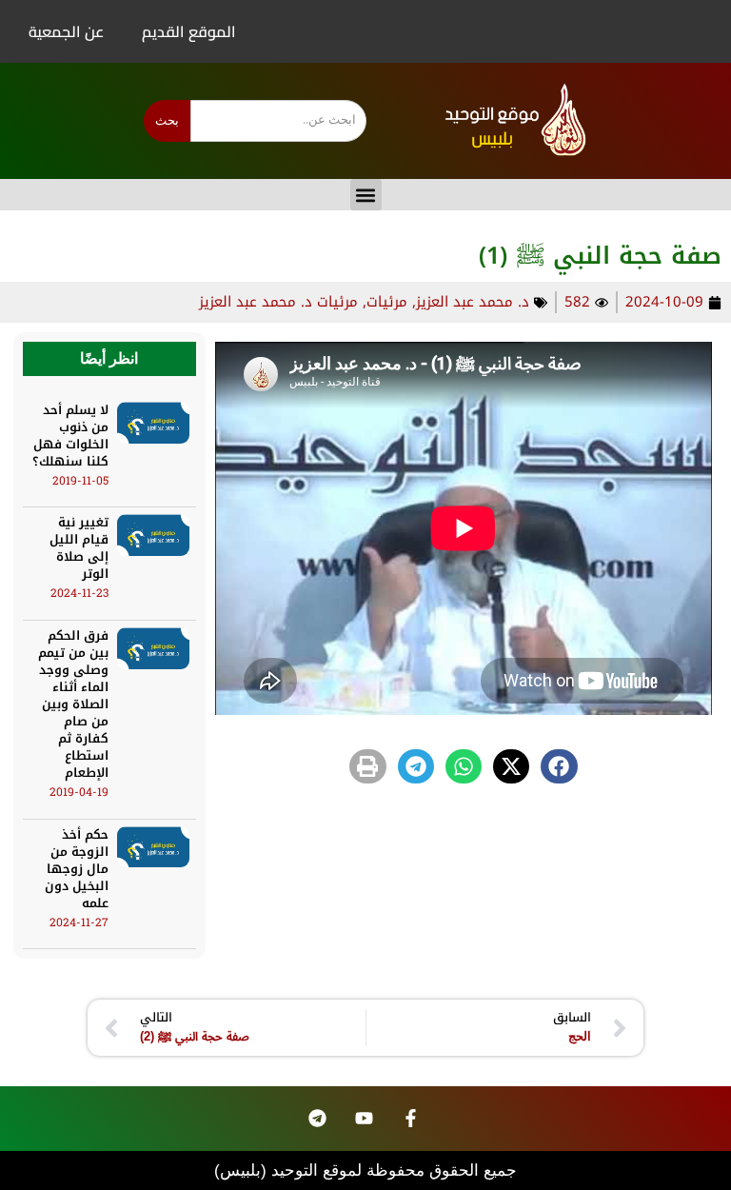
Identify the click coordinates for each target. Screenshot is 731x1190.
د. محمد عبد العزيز (472, 301)
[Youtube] (364, 1119)
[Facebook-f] (411, 1119)
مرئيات (386, 301)
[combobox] (278, 121)
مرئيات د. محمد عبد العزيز (278, 301)
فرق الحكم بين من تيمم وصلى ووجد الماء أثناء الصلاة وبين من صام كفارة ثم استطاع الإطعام (73, 704)
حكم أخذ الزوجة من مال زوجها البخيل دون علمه (77, 869)
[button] (366, 194)
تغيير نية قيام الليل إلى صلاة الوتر (79, 547)
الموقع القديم (189, 31)
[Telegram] (318, 1119)
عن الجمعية (66, 31)
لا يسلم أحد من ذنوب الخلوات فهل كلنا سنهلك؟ (70, 435)
